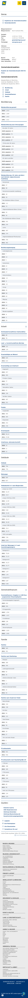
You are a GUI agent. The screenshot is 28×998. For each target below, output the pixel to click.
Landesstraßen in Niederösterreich (10, 951)
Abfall (4, 932)
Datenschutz (20, 981)
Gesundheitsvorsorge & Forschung (10, 904)
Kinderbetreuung (6, 888)
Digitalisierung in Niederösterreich (10, 869)
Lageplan (7, 821)
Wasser (4, 943)
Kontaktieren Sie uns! (11, 829)
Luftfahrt (4, 959)
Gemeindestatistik (10, 23)
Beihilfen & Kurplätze (7, 909)
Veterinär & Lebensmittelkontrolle (10, 926)
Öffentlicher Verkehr (7, 961)
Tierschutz (5, 895)
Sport (4, 876)
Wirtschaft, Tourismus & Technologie (10, 976)
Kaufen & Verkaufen (7, 847)
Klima (4, 935)
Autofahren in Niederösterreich (9, 952)
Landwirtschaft (6, 923)
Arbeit (7, 90)
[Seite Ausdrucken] (2, 996)
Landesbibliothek (6, 860)
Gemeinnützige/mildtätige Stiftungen (10, 851)
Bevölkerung (8, 88)
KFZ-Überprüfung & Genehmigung (10, 956)
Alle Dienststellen (9, 826)
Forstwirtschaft (6, 921)
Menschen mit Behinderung (8, 891)
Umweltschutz (6, 942)
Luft (3, 936)
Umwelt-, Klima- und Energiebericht (10, 931)
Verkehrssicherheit (7, 964)
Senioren (4, 893)
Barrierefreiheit (9, 981)
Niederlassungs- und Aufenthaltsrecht (11, 892)
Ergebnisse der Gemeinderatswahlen (15, 20)
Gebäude (7, 92)
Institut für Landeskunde (8, 861)
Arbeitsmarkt (5, 969)
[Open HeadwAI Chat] (24, 994)
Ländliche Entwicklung (7, 925)
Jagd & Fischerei (6, 922)
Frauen (4, 883)
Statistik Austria (9, 807)
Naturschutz (5, 939)
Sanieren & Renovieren (7, 848)
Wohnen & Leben (6, 849)
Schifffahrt (5, 963)
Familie (7, 96)
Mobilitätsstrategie (6, 960)
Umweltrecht (5, 940)
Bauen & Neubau (6, 845)
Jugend (4, 887)
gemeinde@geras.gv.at (18, 40)
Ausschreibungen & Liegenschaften (10, 970)
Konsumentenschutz (7, 889)
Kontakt (18, 983)
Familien (4, 882)
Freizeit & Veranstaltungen (8, 875)
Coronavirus (5, 900)
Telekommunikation (7, 870)
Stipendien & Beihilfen (7, 862)
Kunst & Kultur (6, 914)
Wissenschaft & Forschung (8, 864)
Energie (4, 934)
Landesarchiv (5, 858)
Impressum (10, 983)
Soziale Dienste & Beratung (8, 906)
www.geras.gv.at (17, 42)
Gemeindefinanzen (10, 94)
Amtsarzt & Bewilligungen (8, 901)
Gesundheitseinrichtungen (8, 903)
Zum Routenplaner (9, 823)
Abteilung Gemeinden (10, 812)
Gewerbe (4, 972)
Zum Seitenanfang (21, 835)
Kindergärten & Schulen (8, 857)
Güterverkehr (5, 955)
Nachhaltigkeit (6, 938)
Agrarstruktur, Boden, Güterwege (10, 919)
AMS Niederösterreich (10, 810)
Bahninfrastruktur (6, 953)
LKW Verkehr (5, 957)
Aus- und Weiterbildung (8, 856)
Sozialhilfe (5, 908)
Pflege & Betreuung (7, 905)
